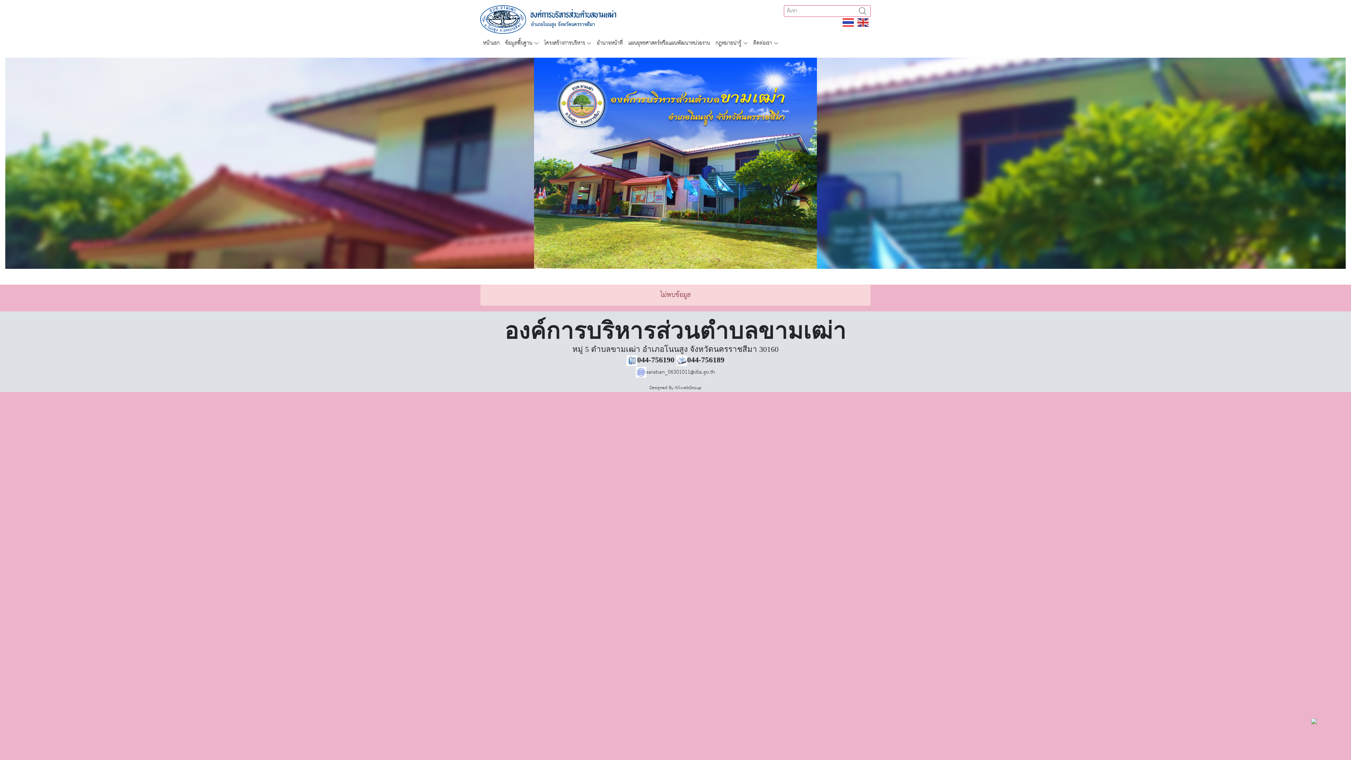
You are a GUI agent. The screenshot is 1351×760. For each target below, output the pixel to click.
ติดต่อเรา (762, 43)
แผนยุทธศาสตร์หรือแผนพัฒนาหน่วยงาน (669, 43)
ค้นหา (862, 11)
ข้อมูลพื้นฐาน (518, 43)
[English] (863, 22)
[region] (675, 163)
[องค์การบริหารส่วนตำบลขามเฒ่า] (556, 19)
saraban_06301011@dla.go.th (680, 372)
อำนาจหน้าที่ (610, 43)
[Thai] (849, 22)
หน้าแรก (491, 43)
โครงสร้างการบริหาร (564, 43)
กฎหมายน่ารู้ (728, 43)
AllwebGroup (688, 388)
